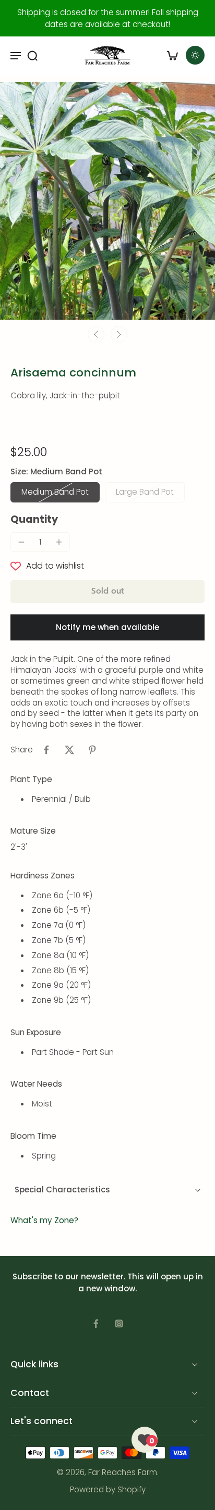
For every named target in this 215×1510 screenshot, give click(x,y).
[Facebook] (96, 1323)
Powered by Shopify (108, 1489)
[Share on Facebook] (46, 749)
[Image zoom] (107, 201)
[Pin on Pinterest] (92, 749)
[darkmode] (195, 55)
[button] (107, 591)
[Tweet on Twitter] (69, 749)
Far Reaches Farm (122, 1472)
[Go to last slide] (96, 334)
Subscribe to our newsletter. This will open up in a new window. (108, 1282)
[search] (32, 55)
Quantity (34, 519)
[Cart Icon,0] (172, 55)
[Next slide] (119, 334)
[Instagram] (119, 1323)
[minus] (21, 542)
